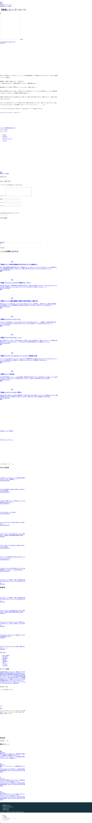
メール (1, 202)
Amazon (4, 134)
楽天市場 (5, 136)
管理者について (6, 805)
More (1, 708)
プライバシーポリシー (8, 806)
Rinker (6, 129)
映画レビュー (5, 6)
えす (1, 705)
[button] (13, 464)
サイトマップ (6, 808)
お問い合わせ (6, 809)
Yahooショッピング (7, 138)
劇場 (10, 6)
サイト (1, 205)
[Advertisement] (29, 230)
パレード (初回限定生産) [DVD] (7, 127)
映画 (1, 6)
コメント (3, 195)
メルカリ (5, 140)
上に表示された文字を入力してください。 (10, 213)
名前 (1, 199)
